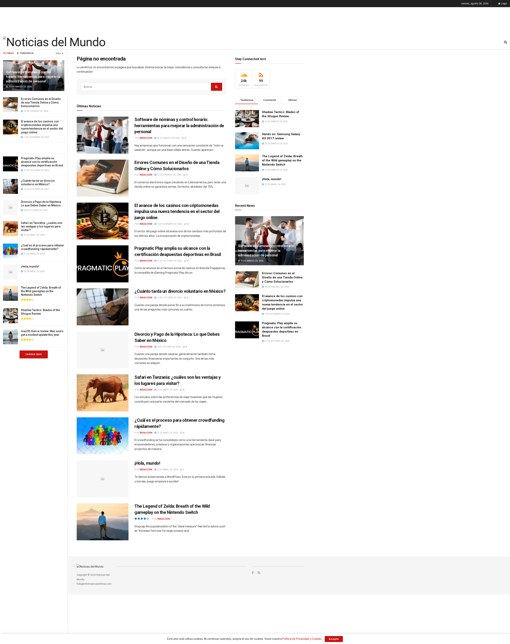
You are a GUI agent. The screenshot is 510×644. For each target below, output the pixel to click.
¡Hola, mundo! (30, 266)
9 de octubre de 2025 (168, 346)
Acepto (334, 638)
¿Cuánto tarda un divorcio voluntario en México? (180, 291)
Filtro (58, 53)
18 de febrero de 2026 (168, 175)
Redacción (146, 138)
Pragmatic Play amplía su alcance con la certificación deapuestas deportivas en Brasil (42, 162)
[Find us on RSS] (259, 573)
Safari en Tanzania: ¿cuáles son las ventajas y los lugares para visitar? (41, 226)
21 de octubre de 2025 (169, 261)
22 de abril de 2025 (167, 469)
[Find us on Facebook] (253, 573)
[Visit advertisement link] (33, 148)
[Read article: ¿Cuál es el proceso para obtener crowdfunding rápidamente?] (102, 435)
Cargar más (34, 354)
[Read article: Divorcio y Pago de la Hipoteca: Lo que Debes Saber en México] (102, 349)
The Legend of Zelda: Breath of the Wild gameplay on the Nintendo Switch (41, 291)
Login (503, 3)
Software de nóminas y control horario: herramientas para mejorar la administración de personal (33, 76)
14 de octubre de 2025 (169, 297)
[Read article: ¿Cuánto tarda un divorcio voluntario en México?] (102, 306)
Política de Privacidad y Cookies (302, 638)
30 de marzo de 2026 (168, 138)
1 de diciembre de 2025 (169, 224)
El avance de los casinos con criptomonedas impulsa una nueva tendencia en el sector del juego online (177, 211)
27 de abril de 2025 (167, 432)
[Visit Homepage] (54, 42)
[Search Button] (505, 42)
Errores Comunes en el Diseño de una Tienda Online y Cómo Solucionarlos (41, 102)
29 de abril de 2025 (167, 389)
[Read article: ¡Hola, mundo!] (102, 478)
